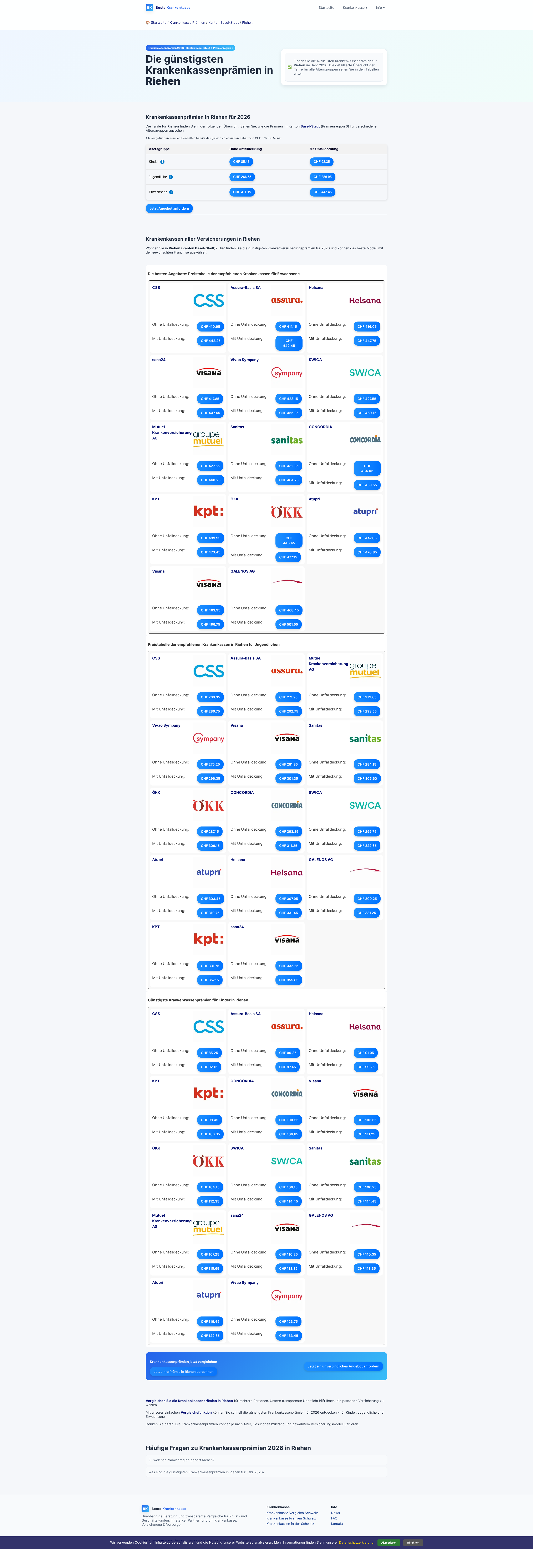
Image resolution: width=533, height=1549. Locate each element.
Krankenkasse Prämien (187, 22)
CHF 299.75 (366, 831)
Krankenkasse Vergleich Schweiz (292, 1513)
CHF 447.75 (366, 341)
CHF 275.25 (210, 764)
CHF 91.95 (365, 1053)
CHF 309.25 (367, 899)
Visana (158, 571)
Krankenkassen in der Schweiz (290, 1524)
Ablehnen (413, 1542)
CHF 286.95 (323, 177)
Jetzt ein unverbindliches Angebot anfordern (343, 1366)
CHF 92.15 (209, 1067)
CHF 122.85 (210, 1336)
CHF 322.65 (367, 846)
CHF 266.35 (210, 697)
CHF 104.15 (210, 1187)
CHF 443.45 (289, 540)
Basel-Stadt (310, 126)
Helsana (316, 287)
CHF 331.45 (288, 913)
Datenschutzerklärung (356, 1542)
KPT (156, 499)
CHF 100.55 (288, 1120)
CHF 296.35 (210, 778)
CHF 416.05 (367, 326)
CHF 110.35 (366, 1254)
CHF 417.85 (210, 399)
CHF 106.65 (288, 1134)
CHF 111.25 (366, 1134)
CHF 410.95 (210, 326)
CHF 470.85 (367, 552)
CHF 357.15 (210, 980)
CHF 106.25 (366, 1187)
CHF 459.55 (367, 485)
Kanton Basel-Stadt (223, 22)
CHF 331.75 (210, 966)
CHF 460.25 (210, 480)
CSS (156, 287)
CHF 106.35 (210, 1134)
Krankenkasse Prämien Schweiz (291, 1518)
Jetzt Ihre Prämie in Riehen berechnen (184, 1372)
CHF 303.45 (210, 899)
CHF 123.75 (288, 1321)
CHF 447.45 (210, 413)
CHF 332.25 (288, 966)
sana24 (159, 360)
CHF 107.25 (210, 1254)
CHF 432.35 (289, 466)
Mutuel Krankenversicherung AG (172, 432)
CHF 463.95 (210, 610)
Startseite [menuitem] (326, 7)
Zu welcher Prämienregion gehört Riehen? (181, 1460)
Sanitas (237, 427)
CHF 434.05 (367, 468)
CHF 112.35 (210, 1201)
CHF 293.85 (288, 831)
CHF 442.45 (323, 192)
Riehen (247, 22)
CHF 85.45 (241, 161)
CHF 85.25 (209, 1053)
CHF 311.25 (288, 846)
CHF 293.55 (367, 711)
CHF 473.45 (210, 552)
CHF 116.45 (210, 1321)
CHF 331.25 (366, 913)
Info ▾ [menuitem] (380, 7)
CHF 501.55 (288, 624)
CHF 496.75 (210, 624)
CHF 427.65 (210, 466)
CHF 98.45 (209, 1120)
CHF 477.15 (288, 557)
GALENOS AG (242, 571)
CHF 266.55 (242, 177)
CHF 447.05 (367, 538)
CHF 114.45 (288, 1201)
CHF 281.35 (288, 764)
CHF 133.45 (288, 1336)
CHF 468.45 (289, 610)
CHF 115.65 (210, 1268)
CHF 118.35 (288, 1268)
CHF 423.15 (288, 399)
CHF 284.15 (366, 764)
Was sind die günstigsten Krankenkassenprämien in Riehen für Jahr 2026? (206, 1472)
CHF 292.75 (288, 711)
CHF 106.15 (288, 1187)
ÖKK (234, 499)
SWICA (315, 360)
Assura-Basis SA (245, 287)
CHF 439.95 (210, 538)
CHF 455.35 (289, 413)
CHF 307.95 (288, 899)
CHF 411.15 (242, 192)
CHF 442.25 (210, 341)
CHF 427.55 (366, 399)
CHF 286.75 (210, 711)
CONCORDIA (320, 427)
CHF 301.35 (288, 778)
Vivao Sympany (244, 360)
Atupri (314, 499)
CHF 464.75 (289, 480)
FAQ (334, 1518)
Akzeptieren (388, 1542)
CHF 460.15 (366, 413)
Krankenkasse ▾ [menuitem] (355, 7)
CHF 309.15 (210, 846)
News (335, 1513)
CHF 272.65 (366, 697)
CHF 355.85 (288, 980)
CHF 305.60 (367, 778)
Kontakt (337, 1524)
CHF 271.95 (288, 697)
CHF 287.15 (210, 831)
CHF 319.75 (210, 913)
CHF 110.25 (288, 1254)
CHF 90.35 (287, 1053)
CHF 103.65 (366, 1120)
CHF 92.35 (322, 161)
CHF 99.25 (366, 1067)
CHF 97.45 (287, 1067)
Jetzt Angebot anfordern (169, 208)
